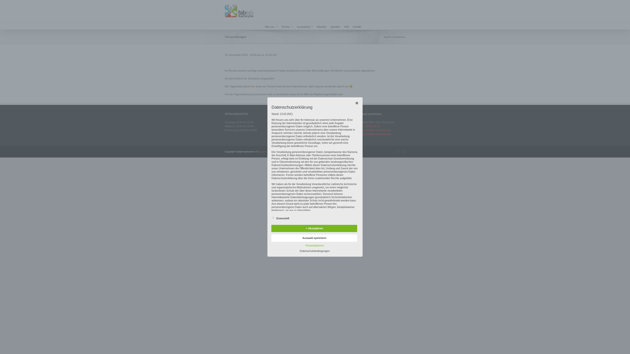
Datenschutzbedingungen (315, 251)
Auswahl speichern (314, 238)
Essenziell (282, 218)
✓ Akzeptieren (314, 228)
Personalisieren (314, 245)
